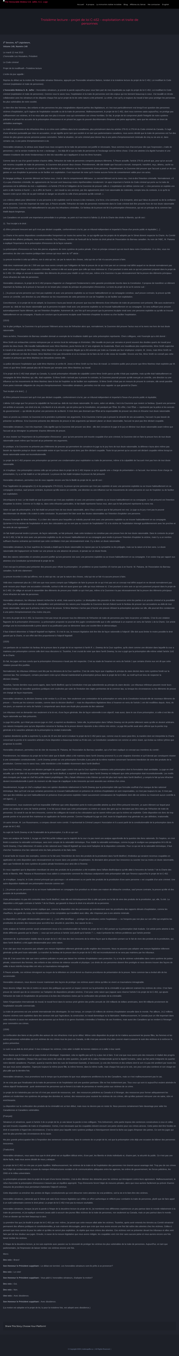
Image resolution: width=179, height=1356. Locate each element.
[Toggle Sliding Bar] (171, 4)
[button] (175, 4)
